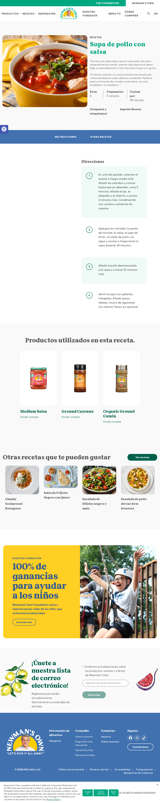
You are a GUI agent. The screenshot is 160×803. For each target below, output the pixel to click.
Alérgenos (55, 740)
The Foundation (107, 3)
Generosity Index (85, 755)
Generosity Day (84, 750)
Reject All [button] (113, 793)
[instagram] (137, 738)
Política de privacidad (71, 769)
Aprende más (24, 622)
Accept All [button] (88, 793)
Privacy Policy (53, 799)
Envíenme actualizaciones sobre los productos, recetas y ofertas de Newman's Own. (105, 671)
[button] (4, 129)
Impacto (106, 736)
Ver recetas (142, 457)
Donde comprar (29, 416)
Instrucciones (66, 136)
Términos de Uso (99, 769)
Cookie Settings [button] (101, 793)
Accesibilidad (122, 769)
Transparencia (144, 769)
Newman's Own (143, 3)
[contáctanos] (140, 746)
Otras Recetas (101, 136)
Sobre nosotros (84, 736)
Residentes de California (138, 772)
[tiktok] (144, 738)
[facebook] (130, 738)
